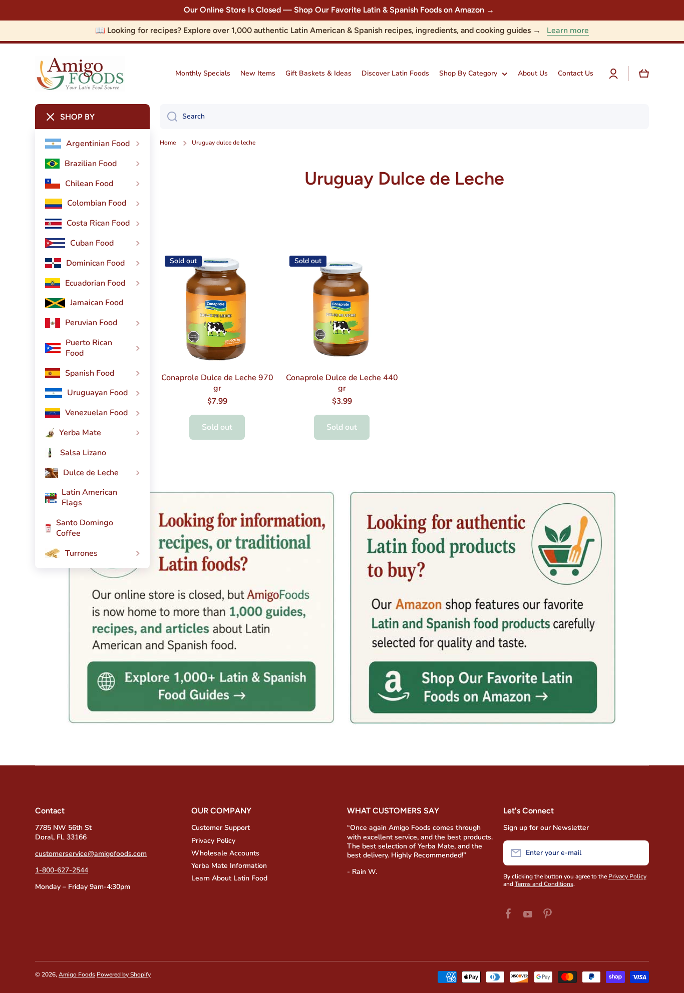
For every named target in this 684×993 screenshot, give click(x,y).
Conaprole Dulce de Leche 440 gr (342, 383)
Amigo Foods (77, 974)
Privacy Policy (213, 840)
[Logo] (80, 74)
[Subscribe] (636, 852)
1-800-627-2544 (61, 870)
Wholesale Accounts (225, 853)
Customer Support (220, 827)
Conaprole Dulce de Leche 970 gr (217, 383)
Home (168, 143)
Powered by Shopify (124, 974)
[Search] (168, 116)
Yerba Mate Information (229, 865)
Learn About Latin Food (229, 878)
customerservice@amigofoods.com (91, 853)
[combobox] (404, 116)
